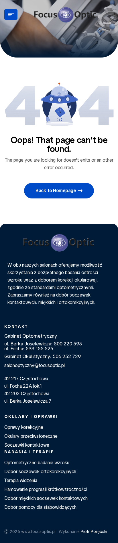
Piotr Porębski (94, 531)
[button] (59, 190)
